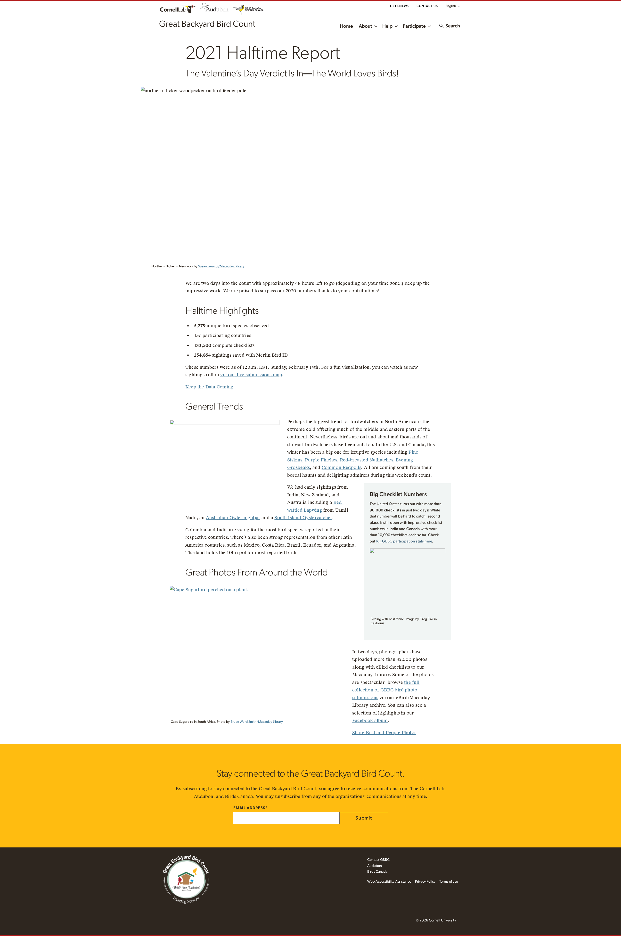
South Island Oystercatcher (303, 517)
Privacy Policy (425, 881)
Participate (414, 26)
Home (346, 26)
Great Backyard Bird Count (207, 24)
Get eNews (399, 6)
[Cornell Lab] (177, 9)
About (365, 26)
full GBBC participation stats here (404, 541)
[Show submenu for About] (376, 26)
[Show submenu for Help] (396, 26)
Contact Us (427, 6)
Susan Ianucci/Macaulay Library (221, 266)
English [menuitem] (451, 6)
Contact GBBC (378, 860)
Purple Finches (321, 460)
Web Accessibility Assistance (389, 881)
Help (387, 26)
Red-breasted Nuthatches (366, 460)
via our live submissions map (251, 375)
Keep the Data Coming (209, 387)
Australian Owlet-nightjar (233, 517)
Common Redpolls (341, 467)
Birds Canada (377, 871)
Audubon (374, 866)
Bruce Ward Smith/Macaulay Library (256, 721)
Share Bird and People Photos (384, 732)
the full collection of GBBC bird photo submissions (386, 690)
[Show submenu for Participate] (429, 26)
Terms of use (448, 881)
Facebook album (370, 720)
